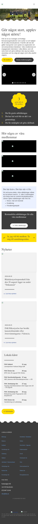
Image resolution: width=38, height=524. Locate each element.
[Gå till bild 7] (22, 82)
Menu (34, 4)
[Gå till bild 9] (25, 82)
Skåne (21, 441)
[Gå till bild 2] (14, 82)
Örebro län (22, 470)
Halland (3, 458)
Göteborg (4, 453)
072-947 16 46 (6, 490)
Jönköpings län (5, 466)
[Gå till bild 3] (15, 82)
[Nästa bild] (34, 74)
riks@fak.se (5, 494)
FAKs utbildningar (20, 225)
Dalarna (3, 441)
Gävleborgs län (5, 449)
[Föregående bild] (4, 74)
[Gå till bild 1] (12, 82)
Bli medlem (7, 60)
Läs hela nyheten (11, 293)
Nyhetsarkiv (9, 411)
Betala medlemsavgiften (24, 60)
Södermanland (23, 449)
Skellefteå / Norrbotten (25, 436)
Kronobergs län (5, 474)
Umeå (21, 453)
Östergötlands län (24, 474)
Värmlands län (23, 458)
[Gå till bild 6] (20, 82)
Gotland (4, 445)
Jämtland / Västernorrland (8, 462)
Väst (21, 462)
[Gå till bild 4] (17, 82)
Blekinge (4, 436)
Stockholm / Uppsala (25, 445)
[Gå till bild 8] (23, 82)
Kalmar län (4, 470)
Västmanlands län (24, 466)
